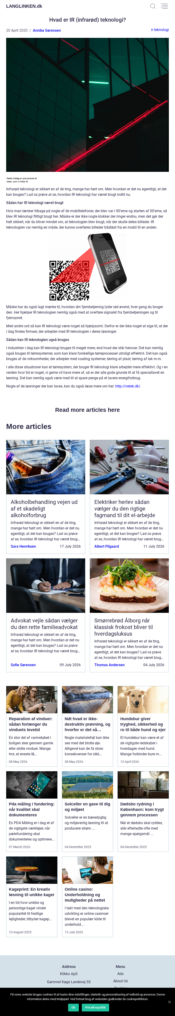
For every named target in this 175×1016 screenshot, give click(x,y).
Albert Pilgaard (106, 546)
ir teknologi (160, 30)
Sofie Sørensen (23, 665)
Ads (120, 974)
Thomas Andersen (109, 665)
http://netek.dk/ (127, 386)
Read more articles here (87, 410)
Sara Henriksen (23, 546)
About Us (120, 981)
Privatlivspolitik (95, 1007)
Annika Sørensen (47, 30)
